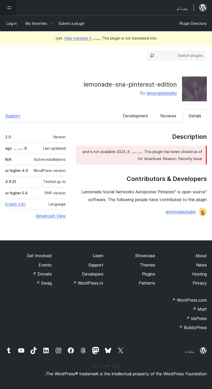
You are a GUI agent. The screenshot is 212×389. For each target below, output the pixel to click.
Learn (98, 255)
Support (12, 115)
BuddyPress (193, 327)
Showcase (145, 255)
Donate (42, 274)
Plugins (148, 274)
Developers (92, 274)
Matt (199, 309)
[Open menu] (8, 8)
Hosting (199, 274)
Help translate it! (74, 38)
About (201, 255)
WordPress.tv (88, 283)
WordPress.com (189, 300)
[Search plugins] (152, 55)
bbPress (196, 318)
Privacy (200, 283)
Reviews (168, 115)
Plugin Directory (193, 23)
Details (194, 115)
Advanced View (51, 215)
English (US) (15, 204)
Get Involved (39, 255)
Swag (44, 283)
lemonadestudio (162, 93)
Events (45, 265)
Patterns (147, 283)
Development (135, 115)
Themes (147, 265)
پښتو (189, 350)
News (201, 265)
